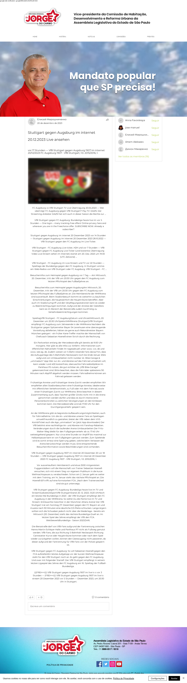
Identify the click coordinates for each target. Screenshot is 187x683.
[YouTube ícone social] (119, 664)
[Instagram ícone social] (112, 664)
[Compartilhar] (107, 119)
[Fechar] (183, 678)
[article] (68, 365)
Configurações (157, 678)
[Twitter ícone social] (106, 664)
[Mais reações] (40, 597)
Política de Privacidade (123, 678)
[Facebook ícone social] (99, 664)
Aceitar (174, 678)
